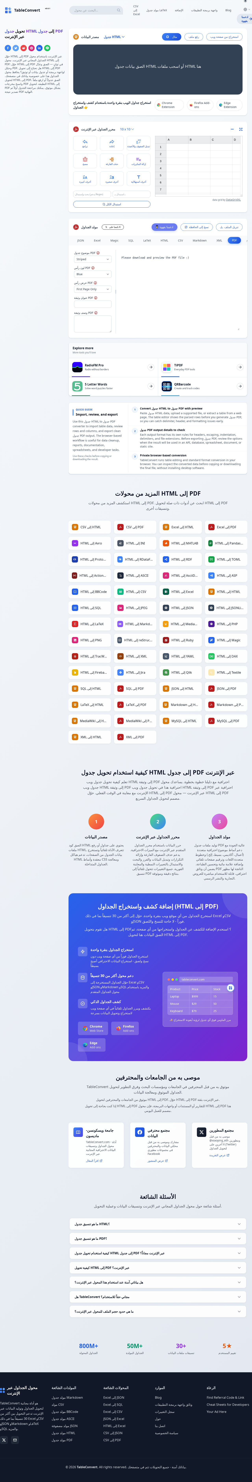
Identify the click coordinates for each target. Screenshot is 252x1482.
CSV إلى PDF (112, 1440)
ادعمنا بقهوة (166, 227)
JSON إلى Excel (113, 1419)
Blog (228, 10)
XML (219, 240)
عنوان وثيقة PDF (91, 298)
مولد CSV (58, 1404)
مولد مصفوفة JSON (65, 1426)
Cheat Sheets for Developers (228, 1404)
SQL (130, 240)
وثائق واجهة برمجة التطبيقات (173, 1404)
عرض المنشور (156, 1161)
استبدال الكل (113, 204)
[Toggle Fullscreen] (241, 129)
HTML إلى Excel (114, 1426)
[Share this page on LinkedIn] (39, 48)
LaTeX (147, 240)
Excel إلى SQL (113, 1404)
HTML (164, 240)
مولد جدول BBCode (65, 1412)
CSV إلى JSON (112, 1433)
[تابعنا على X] (4, 1440)
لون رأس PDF (91, 268)
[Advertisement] (34, 124)
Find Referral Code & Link (225, 1397)
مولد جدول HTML (63, 1433)
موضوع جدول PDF (93, 253)
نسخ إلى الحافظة (199, 227)
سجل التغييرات (164, 1412)
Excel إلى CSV (112, 1412)
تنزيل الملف (231, 227)
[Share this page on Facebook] (8, 48)
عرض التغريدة (217, 1155)
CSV (180, 240)
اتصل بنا (160, 1426)
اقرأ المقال (92, 1161)
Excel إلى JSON (113, 1397)
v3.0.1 (47, 8)
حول (158, 1419)
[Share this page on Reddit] (23, 48)
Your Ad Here (216, 1412)
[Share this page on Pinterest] (31, 48)
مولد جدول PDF (62, 1440)
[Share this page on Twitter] (16, 48)
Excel (97, 240)
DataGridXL (233, 200)
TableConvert (87, 1467)
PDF (234, 240)
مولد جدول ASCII (63, 1419)
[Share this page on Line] (47, 48)
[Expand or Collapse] (233, 129)
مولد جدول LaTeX (156, 10)
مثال (174, 37)
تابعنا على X (114, 227)
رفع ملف (194, 37)
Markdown (200, 240)
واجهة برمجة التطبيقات (204, 10)
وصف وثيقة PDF (92, 313)
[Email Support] (15, 1440)
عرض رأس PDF (93, 283)
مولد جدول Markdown (67, 1397)
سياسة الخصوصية (166, 1433)
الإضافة (179, 10)
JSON (80, 240)
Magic (114, 240)
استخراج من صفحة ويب (224, 37)
